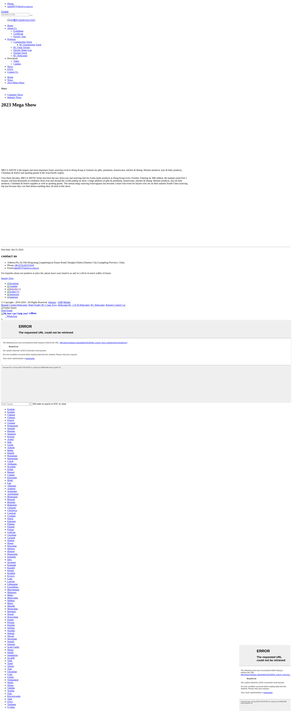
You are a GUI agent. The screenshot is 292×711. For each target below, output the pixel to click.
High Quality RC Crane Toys (42, 305)
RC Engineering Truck (30, 44)
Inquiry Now (7, 278)
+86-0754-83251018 (24, 265)
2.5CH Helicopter (80, 305)
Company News (15, 94)
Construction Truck (22, 42)
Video (16, 61)
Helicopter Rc (64, 305)
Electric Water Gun (22, 50)
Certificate (18, 33)
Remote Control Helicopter (14, 305)
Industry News (14, 97)
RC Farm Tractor (21, 47)
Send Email (6, 310)
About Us (12, 28)
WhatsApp (11, 316)
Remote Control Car (115, 305)
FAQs (10, 69)
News (10, 66)
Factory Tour (19, 36)
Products (11, 39)
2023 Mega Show (15, 82)
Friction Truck (20, 53)
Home (10, 25)
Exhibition (18, 31)
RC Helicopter (20, 55)
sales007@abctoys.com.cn (20, 6)
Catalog (17, 64)
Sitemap (52, 302)
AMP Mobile (64, 302)
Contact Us (12, 72)
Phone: (10, 3)
